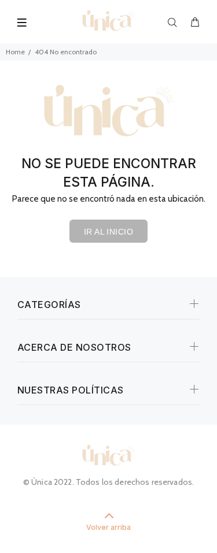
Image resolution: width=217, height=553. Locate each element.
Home (15, 51)
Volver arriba (108, 527)
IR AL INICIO (108, 231)
